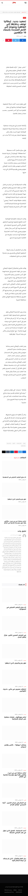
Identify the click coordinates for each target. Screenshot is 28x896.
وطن (25, 36)
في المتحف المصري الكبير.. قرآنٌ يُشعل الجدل (15, 636)
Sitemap (15, 890)
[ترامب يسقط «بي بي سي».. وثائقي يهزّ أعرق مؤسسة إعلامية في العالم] (14, 512)
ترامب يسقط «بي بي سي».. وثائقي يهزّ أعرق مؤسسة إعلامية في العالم (15, 522)
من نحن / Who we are (8, 890)
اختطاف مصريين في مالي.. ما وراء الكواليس (14, 690)
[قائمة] (25, 3)
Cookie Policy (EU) (19, 892)
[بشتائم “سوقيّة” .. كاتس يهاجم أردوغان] (14, 733)
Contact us (20, 890)
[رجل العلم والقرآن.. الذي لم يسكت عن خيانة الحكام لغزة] (14, 846)
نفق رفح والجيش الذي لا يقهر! (16, 499)
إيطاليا (24, 443)
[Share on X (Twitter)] (15, 40)
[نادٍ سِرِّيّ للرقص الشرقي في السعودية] (14, 468)
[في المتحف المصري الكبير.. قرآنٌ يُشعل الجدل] (14, 623)
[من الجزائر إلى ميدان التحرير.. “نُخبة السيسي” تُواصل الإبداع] (14, 790)
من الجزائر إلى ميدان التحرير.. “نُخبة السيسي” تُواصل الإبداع (14, 803)
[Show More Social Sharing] (3, 40)
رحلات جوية (9, 443)
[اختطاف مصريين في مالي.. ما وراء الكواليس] (14, 677)
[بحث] (2, 3)
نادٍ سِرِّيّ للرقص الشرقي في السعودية (14, 477)
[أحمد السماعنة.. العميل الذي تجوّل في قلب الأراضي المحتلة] (14, 818)
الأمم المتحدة (19, 443)
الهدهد (15, 12)
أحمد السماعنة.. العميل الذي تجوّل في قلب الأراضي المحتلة (14, 831)
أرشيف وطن (18, 12)
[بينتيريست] (8, 40)
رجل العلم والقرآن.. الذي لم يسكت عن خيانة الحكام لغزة (14, 859)
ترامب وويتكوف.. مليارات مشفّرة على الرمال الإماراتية (15, 718)
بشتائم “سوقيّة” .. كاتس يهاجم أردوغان (15, 746)
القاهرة (14, 443)
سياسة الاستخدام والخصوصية (9, 892)
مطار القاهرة (23, 445)
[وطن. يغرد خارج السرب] (14, 2)
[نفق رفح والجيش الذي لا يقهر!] (14, 490)
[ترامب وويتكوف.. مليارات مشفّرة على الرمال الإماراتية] (14, 705)
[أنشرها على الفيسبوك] (22, 40)
